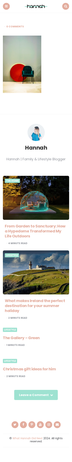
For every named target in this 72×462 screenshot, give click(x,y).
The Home (12, 180)
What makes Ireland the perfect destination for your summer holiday (35, 305)
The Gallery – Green (21, 338)
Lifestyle (12, 255)
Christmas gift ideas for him (29, 369)
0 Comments (15, 26)
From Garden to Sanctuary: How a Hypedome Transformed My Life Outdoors (35, 231)
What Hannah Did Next (27, 438)
